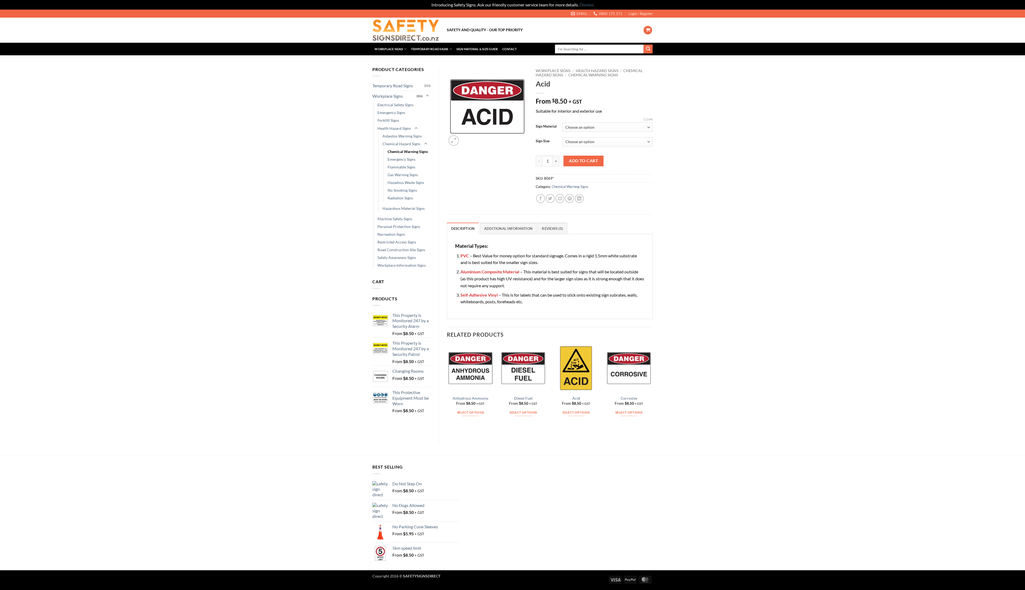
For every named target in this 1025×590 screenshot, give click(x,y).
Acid (576, 398)
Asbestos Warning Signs (402, 136)
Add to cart (583, 160)
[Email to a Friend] (559, 198)
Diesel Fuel (523, 398)
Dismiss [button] (586, 4)
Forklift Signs (388, 120)
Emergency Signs (391, 112)
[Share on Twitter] (550, 198)
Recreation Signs (391, 234)
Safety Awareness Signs (396, 257)
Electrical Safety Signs (395, 105)
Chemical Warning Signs (408, 151)
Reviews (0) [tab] (552, 228)
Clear (648, 119)
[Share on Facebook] (540, 198)
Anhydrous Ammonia (470, 398)
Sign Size (543, 141)
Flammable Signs (401, 167)
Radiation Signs (400, 198)
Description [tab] (463, 228)
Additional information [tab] (508, 228)
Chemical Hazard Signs (401, 143)
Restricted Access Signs (396, 242)
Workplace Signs (388, 49)
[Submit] (648, 49)
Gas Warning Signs (403, 174)
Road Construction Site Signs (401, 249)
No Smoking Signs (402, 190)
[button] (641, 14)
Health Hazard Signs (394, 128)
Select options (470, 412)
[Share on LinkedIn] (579, 198)
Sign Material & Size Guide (477, 49)
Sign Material (546, 126)
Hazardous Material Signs (404, 208)
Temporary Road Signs (429, 49)
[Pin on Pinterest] (569, 198)
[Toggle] (427, 96)
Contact (509, 49)
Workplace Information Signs (401, 265)
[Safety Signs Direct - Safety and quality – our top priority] (405, 30)
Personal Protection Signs (398, 226)
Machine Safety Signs (394, 219)
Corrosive (629, 398)
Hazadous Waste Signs (406, 182)
